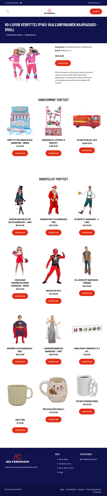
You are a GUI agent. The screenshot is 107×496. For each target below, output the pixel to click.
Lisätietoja (63, 63)
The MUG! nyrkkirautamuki (87, 401)
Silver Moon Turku (66, 468)
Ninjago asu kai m (53, 290)
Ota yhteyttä (71, 489)
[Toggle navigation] (8, 11)
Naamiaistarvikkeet (15, 35)
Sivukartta (97, 492)
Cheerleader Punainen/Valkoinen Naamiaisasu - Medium (20, 283)
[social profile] (21, 3)
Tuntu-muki (20, 419)
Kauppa (96, 11)
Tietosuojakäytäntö (93, 489)
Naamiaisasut (30, 35)
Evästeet (80, 489)
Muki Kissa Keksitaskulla (53, 409)
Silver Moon (63, 459)
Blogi (61, 472)
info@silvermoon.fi (94, 3)
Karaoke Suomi (65, 464)
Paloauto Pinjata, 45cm (87, 140)
